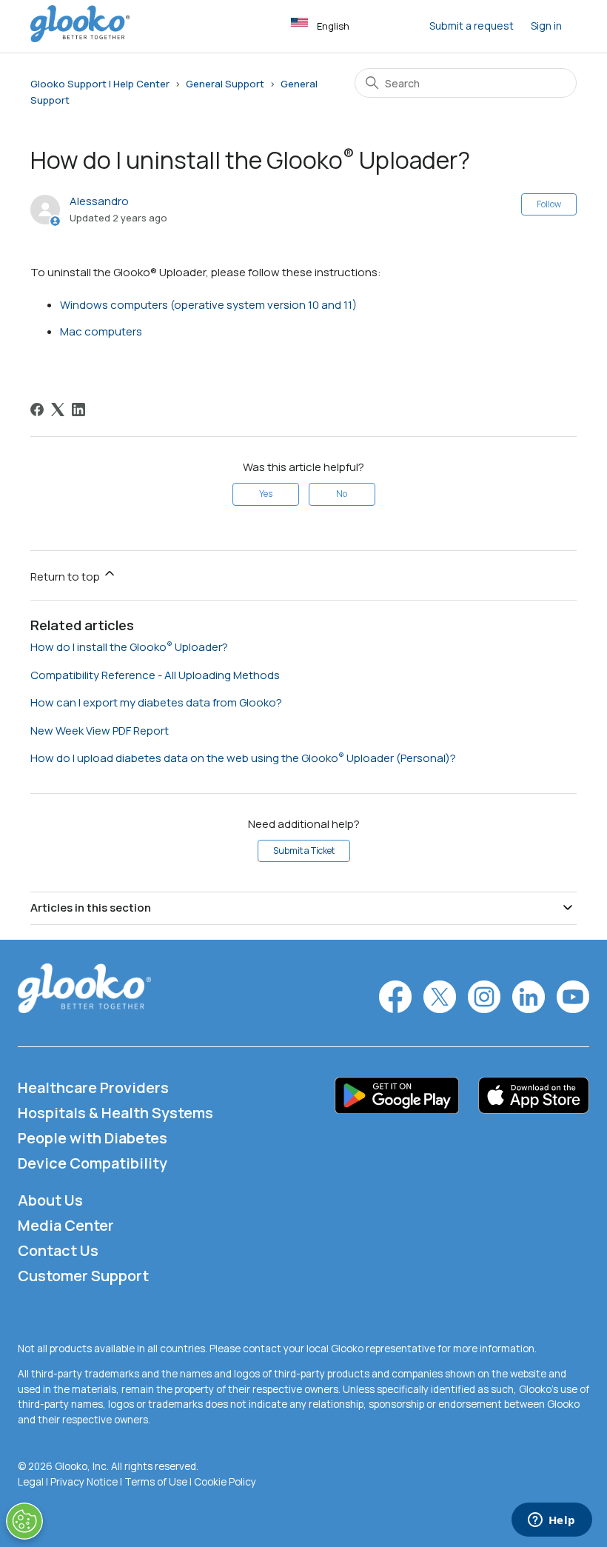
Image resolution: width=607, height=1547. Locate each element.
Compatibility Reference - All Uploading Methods (155, 675)
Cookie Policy (225, 1481)
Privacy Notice (84, 1481)
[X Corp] (57, 409)
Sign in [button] (546, 26)
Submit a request (471, 26)
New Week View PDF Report (99, 730)
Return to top (66, 576)
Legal (31, 1481)
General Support (225, 83)
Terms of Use (155, 1481)
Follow (549, 204)
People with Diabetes (92, 1138)
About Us (50, 1200)
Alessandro (99, 201)
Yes (265, 493)
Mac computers (101, 331)
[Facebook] (37, 409)
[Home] (80, 38)
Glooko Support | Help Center (100, 83)
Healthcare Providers (93, 1087)
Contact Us (58, 1250)
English (333, 26)
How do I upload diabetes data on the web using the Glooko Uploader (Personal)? (243, 758)
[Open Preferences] (24, 1521)
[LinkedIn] (78, 409)
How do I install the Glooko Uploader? (129, 647)
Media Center (66, 1225)
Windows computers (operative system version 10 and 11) (208, 305)
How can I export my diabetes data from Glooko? (156, 702)
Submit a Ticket (304, 850)
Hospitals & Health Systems (115, 1113)
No (341, 493)
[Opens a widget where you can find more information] (551, 1521)
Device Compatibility (92, 1163)
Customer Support (83, 1276)
